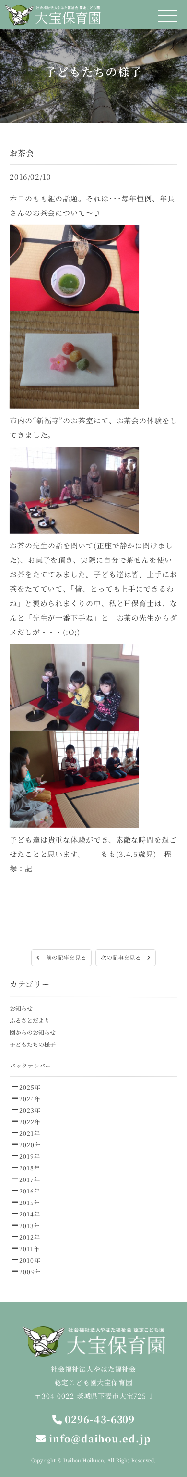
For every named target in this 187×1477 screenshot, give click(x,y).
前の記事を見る (63, 957)
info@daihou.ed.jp (98, 1438)
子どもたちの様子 (33, 1044)
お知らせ (21, 1008)
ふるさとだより (30, 1020)
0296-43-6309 (98, 1419)
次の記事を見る (124, 957)
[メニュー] (167, 16)
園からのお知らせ (33, 1032)
